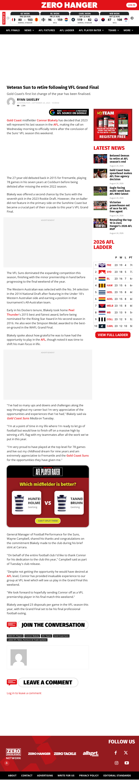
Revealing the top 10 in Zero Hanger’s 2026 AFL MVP (121, 224)
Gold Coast (14, 120)
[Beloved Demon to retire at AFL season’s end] (100, 158)
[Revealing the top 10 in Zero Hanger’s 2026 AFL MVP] (100, 223)
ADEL (110, 299)
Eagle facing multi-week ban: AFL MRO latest (120, 190)
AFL (55, 124)
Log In (131, 5)
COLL (110, 319)
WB (109, 312)
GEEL (110, 292)
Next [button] (132, 18)
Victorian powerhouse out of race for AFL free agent (120, 207)
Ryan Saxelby (28, 99)
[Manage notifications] (6, 763)
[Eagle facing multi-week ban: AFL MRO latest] (100, 191)
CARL (110, 326)
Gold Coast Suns (18, 418)
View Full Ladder (113, 335)
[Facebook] (116, 753)
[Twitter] (126, 753)
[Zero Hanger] (69, 5)
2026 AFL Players (15, 636)
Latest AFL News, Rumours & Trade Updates (27, 639)
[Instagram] (116, 763)
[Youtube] (127, 763)
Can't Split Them (48, 520)
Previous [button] (8, 18)
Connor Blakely (47, 120)
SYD (109, 271)
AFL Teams (46, 636)
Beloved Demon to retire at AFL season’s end (119, 158)
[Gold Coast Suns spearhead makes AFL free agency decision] (100, 173)
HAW (110, 285)
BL (108, 278)
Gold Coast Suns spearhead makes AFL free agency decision (121, 175)
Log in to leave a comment (24, 693)
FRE (109, 265)
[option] (25, 18)
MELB (110, 305)
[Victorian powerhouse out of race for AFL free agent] (100, 205)
